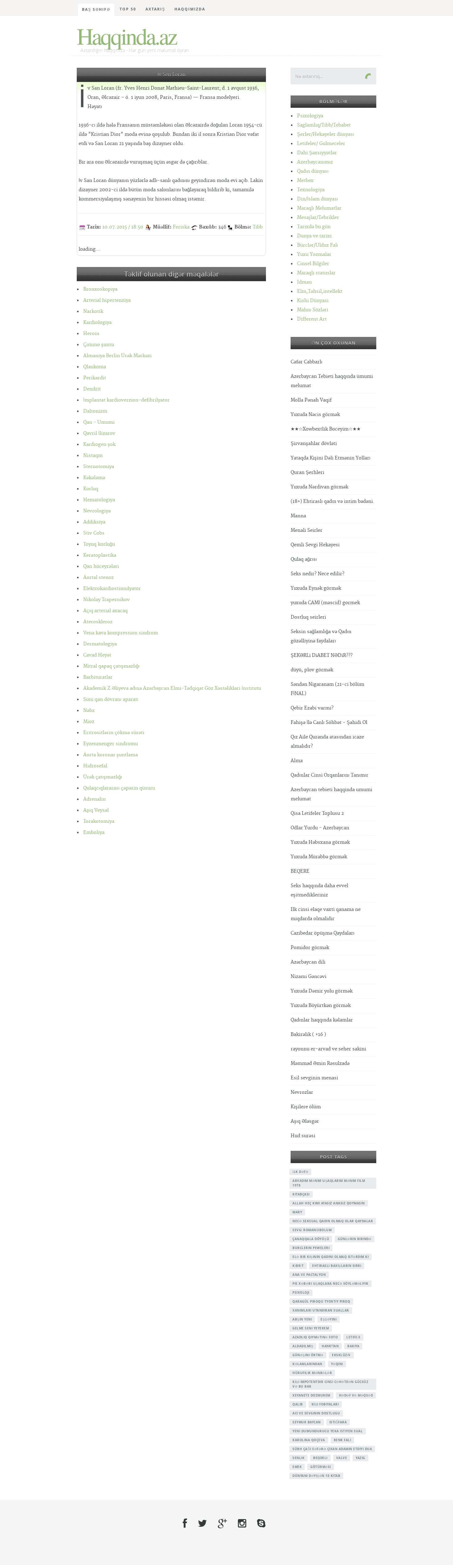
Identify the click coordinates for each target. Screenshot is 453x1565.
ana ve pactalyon (309, 1274)
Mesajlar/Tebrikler (318, 217)
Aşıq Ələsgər (305, 1121)
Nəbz (89, 711)
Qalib (297, 1404)
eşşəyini (328, 1319)
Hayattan (330, 1346)
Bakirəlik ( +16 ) (308, 1034)
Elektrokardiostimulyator (112, 589)
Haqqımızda (189, 9)
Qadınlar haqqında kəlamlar (322, 1020)
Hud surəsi (303, 1136)
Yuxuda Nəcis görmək (315, 415)
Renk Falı (342, 1440)
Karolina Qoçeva (308, 1440)
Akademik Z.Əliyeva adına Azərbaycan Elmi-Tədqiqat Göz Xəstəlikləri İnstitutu (172, 688)
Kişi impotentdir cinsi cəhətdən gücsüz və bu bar (330, 1384)
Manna (298, 516)
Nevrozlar (302, 1092)
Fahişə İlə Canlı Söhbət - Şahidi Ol (329, 723)
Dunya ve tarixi (314, 236)
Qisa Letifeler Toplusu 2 (317, 813)
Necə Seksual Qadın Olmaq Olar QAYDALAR (332, 1221)
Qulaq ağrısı (304, 559)
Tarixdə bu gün (314, 227)
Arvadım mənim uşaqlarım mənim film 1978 (328, 1183)
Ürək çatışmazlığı (102, 777)
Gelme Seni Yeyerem (310, 1328)
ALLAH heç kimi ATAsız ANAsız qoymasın (328, 1203)
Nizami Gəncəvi (308, 977)
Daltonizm (95, 411)
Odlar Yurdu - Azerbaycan (320, 828)
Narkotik (93, 311)
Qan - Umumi (99, 422)
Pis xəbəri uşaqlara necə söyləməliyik (330, 1283)
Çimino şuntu (98, 345)
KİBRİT (298, 1266)
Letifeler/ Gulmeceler (321, 144)
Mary (297, 1212)
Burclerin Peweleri (310, 1248)
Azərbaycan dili (308, 962)
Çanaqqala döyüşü (310, 1239)
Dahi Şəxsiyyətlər (317, 153)
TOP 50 (128, 9)
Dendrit (92, 389)
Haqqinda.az (126, 35)
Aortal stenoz (98, 577)
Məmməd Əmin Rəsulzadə (320, 1063)
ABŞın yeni (302, 1319)
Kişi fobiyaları (325, 1404)
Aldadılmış (302, 1346)
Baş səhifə (96, 9)
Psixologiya (310, 116)
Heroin (91, 334)
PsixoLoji (300, 1292)
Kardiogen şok (99, 444)
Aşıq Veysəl (96, 810)
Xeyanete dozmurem (311, 1395)
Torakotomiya (98, 821)
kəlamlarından (307, 1364)
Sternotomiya (98, 467)
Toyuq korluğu (99, 544)
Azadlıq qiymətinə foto (315, 1337)
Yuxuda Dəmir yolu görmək (322, 991)
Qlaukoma (94, 367)
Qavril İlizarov (99, 433)
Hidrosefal (95, 766)
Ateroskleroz (97, 622)
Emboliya (93, 832)
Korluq (90, 489)
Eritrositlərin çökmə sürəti (113, 733)
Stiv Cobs (93, 533)
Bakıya (353, 1346)
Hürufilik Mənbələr (312, 1373)
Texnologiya (310, 190)
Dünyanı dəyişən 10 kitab (316, 1476)
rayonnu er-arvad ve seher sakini (328, 1049)
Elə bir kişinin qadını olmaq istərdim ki (330, 1257)
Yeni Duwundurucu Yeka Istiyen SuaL (327, 1431)
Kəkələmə (94, 478)
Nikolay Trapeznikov (106, 600)
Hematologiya (99, 500)
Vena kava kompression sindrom (120, 633)
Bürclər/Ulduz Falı (317, 245)
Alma (297, 761)
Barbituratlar (97, 677)
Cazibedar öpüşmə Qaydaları (322, 933)
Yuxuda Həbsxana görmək (320, 842)
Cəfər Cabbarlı (306, 362)
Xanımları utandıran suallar (320, 1310)
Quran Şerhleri (307, 472)
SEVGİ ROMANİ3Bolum (312, 1230)
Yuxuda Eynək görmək (316, 588)
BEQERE (300, 871)
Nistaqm (93, 456)
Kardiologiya (97, 323)
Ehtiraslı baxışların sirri (336, 1266)
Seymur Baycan (306, 1422)
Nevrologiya (97, 511)
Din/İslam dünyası (317, 199)
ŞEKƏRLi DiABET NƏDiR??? (322, 655)
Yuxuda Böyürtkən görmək (321, 1006)
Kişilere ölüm (306, 1107)
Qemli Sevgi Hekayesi (315, 545)
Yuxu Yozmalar (314, 254)
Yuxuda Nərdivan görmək (319, 487)
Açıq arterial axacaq (105, 611)
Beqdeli (320, 1458)
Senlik (298, 1458)
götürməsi (320, 1467)
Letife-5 (353, 1337)
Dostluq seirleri (308, 617)
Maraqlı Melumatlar (319, 208)
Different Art (312, 319)
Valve (341, 1458)
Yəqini (337, 1364)
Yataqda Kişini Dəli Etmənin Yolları (330, 458)
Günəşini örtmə (307, 1355)
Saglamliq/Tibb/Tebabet (324, 125)
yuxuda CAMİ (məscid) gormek (325, 603)
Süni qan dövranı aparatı (110, 699)
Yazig (360, 1458)
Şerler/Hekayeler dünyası (325, 134)
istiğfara (338, 1422)
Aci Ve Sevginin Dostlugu (316, 1413)
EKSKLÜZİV (341, 1355)
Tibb (258, 227)
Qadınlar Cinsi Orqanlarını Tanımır (329, 775)
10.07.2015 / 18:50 (122, 227)
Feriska (181, 227)
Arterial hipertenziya (107, 300)
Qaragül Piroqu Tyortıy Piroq (321, 1301)
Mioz (88, 722)
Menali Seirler (306, 530)
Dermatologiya (100, 644)
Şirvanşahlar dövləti (314, 444)
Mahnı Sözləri (312, 310)
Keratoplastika (99, 555)
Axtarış (155, 9)
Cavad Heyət (97, 655)
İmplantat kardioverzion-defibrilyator (126, 400)
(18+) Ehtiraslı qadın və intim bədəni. (332, 501)
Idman (304, 282)
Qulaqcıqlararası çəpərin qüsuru (119, 788)
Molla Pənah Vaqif (311, 400)
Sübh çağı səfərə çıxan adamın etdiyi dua (332, 1449)
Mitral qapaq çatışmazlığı (111, 666)
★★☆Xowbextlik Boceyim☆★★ (326, 429)
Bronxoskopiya (100, 289)
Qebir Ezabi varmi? (312, 708)
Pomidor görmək (310, 948)
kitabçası (301, 1194)
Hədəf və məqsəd (356, 1395)
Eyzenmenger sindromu (110, 744)
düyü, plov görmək (312, 670)
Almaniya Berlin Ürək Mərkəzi (117, 356)
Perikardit (94, 378)
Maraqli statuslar (316, 273)
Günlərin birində (354, 1239)
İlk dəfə (300, 1172)
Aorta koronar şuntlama (110, 755)
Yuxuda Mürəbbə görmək (319, 857)
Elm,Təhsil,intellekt (319, 291)
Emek (297, 1467)
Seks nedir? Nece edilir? (317, 574)
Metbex (305, 181)
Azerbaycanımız (315, 162)
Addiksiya (94, 522)
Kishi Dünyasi (313, 301)
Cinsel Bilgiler (313, 264)
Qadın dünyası (313, 171)
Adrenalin (94, 799)
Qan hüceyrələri (101, 566)
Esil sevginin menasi (314, 1078)
